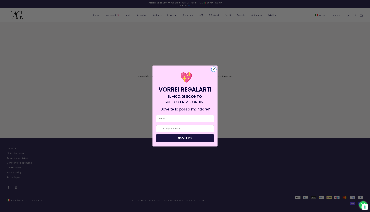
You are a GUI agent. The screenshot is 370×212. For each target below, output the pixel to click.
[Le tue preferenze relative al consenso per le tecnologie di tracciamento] (365, 207)
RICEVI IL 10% (185, 138)
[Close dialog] (213, 69)
